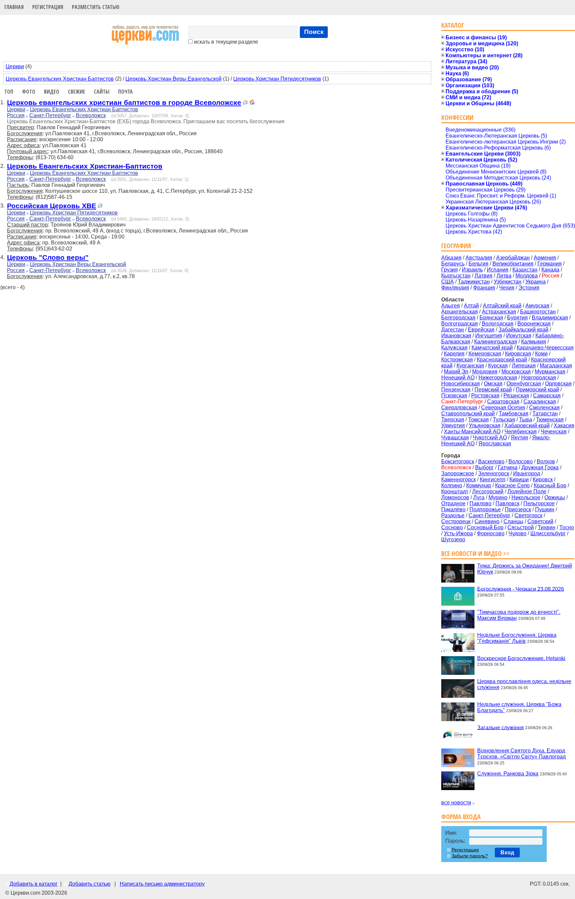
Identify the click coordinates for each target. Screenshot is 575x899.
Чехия (506, 287)
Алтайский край (502, 305)
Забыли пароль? (470, 855)
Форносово (490, 533)
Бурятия (517, 317)
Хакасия (564, 425)
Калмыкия (533, 341)
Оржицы (554, 497)
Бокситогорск (457, 461)
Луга (478, 497)
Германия (549, 263)
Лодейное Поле (526, 491)
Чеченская (554, 431)
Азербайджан (513, 257)
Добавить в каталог (34, 884)
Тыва (525, 419)
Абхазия (451, 257)
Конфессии (457, 117)
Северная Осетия (503, 407)
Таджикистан (474, 281)
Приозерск (518, 509)
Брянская (491, 317)
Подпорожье (485, 509)
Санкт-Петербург (50, 115)
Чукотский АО (490, 437)
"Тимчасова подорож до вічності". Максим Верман (518, 615)
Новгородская (538, 377)
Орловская (558, 383)
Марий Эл (456, 371)
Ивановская (456, 335)
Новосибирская (460, 383)
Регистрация (47, 7)
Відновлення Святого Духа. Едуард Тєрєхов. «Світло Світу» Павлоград (521, 753)
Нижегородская (498, 377)
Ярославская (495, 443)
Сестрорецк (456, 521)
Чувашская (455, 437)
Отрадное (453, 503)
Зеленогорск (493, 473)
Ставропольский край (468, 413)
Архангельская (459, 311)
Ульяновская (484, 425)
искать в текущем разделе (225, 42)
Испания (497, 269)
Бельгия (478, 263)
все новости (456, 802)
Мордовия (484, 371)
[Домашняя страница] (252, 103)
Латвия (483, 275)
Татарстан (545, 413)
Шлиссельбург (548, 533)
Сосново (452, 527)
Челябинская (520, 431)
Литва (503, 275)
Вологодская (497, 323)
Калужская (454, 347)
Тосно (566, 527)
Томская (478, 419)
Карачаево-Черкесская (545, 347)
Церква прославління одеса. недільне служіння (524, 684)
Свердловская (459, 407)
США (447, 281)
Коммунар (478, 485)
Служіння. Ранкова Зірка (507, 773)
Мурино (497, 497)
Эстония (528, 287)
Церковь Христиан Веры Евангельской (173, 79)
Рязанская (516, 395)
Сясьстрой (520, 527)
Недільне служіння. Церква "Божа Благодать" (519, 707)
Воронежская (534, 323)
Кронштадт (454, 491)
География (456, 245)
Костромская (457, 359)
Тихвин (546, 527)
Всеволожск (91, 115)
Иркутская (518, 335)
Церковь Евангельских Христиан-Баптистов (84, 166)
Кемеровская (485, 353)
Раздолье (453, 515)
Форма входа (460, 816)
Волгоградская (459, 323)
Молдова (526, 275)
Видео (51, 91)
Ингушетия (488, 335)
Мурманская (550, 371)
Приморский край (537, 389)
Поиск (314, 31)
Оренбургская (523, 383)
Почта (125, 91)
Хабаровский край (527, 425)
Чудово (517, 533)
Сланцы (513, 521)
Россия (16, 115)
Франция (484, 287)
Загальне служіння (500, 727)
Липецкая (524, 365)
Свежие (76, 91)
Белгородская (458, 317)
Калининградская (495, 341)
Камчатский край (492, 347)
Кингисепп (492, 479)
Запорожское (457, 473)
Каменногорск (458, 479)
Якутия (519, 437)
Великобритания (512, 263)
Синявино (487, 521)
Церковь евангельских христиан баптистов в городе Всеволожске (124, 102)
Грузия (449, 269)
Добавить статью (89, 884)
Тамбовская (513, 413)
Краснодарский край (502, 359)
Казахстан (524, 269)
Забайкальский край (523, 329)
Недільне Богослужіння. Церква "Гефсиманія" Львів (516, 638)
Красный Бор (550, 485)
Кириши (519, 479)
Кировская (518, 353)
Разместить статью (95, 7)
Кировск (543, 479)
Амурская (537, 305)
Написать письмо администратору (162, 884)
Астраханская (499, 311)
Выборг (484, 467)
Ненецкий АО (458, 377)
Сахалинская (539, 401)
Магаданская (556, 365)
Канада (550, 269)
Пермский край (493, 389)
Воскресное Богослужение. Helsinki (521, 658)
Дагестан (452, 329)
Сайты (101, 91)
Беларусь (453, 263)
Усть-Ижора (458, 533)
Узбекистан (507, 281)
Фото (28, 91)
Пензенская (456, 389)
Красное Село (512, 485)
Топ (8, 91)
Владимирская (550, 317)
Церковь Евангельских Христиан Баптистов (60, 79)
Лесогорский (487, 491)
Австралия (479, 257)
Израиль (472, 269)
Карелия (454, 353)
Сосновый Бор (485, 527)
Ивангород (526, 473)
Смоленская (544, 407)
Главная (14, 7)
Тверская (452, 419)
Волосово (520, 461)
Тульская (504, 419)
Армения (545, 257)
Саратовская (503, 401)
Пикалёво (453, 509)
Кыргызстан (456, 275)
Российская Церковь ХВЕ (51, 206)
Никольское (525, 497)
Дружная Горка (540, 467)
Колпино (451, 485)
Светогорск (528, 515)
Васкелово (491, 461)
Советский (540, 521)
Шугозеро (453, 539)
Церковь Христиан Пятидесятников (277, 79)
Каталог (452, 25)
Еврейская (481, 329)
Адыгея (450, 305)
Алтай (471, 305)
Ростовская (485, 395)
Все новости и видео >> (475, 553)
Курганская (470, 365)
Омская (493, 383)
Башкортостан (538, 311)
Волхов (546, 461)
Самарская (547, 395)
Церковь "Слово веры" (48, 257)
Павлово (480, 503)
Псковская (454, 395)
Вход (507, 852)
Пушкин (544, 509)
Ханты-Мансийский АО (472, 431)
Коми (541, 353)
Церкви (15, 66)
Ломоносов (455, 497)
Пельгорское (539, 503)
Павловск (507, 503)
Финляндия (455, 287)
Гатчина (507, 467)
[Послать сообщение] (245, 103)
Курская (498, 365)
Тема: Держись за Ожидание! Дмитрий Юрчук (524, 569)
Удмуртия (453, 425)
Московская (516, 371)
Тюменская (550, 419)
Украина (535, 281)
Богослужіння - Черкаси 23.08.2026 (520, 589)
